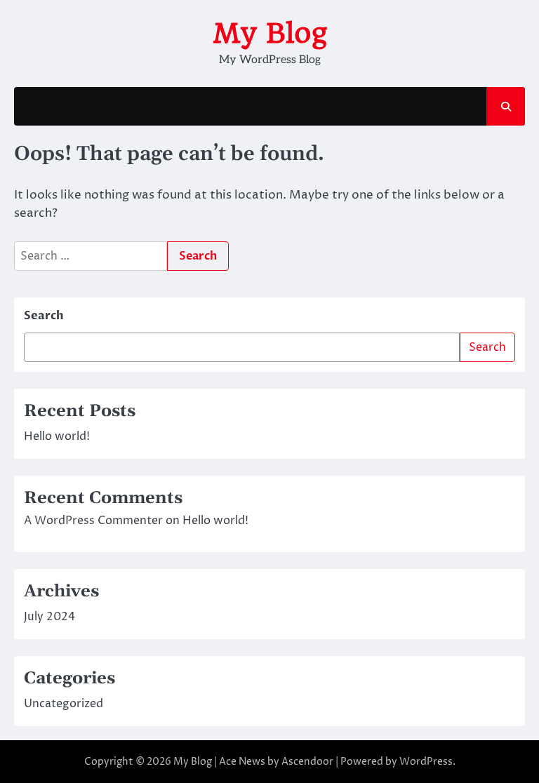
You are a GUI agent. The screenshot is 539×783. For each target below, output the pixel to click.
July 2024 (49, 616)
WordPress (426, 761)
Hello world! (57, 436)
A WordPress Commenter (93, 520)
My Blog (270, 33)
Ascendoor (307, 761)
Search (44, 315)
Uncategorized (63, 703)
